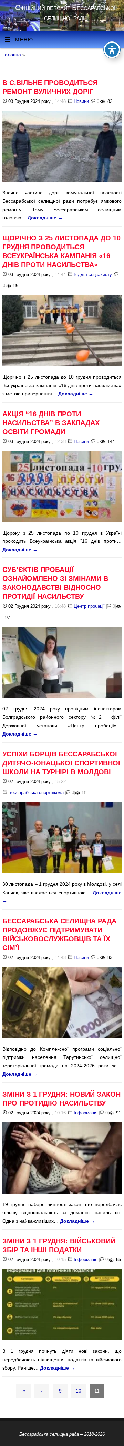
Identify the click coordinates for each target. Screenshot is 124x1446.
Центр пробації (89, 606)
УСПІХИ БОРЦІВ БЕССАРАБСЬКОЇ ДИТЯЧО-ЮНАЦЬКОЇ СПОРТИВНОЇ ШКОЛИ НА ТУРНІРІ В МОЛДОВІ (61, 763)
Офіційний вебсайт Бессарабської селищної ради (65, 12)
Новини (81, 101)
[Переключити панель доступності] (112, 49)
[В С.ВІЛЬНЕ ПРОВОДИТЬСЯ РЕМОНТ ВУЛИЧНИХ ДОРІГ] (62, 147)
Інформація (85, 1112)
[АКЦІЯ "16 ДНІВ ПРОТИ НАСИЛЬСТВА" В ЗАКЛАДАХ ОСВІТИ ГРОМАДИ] (62, 488)
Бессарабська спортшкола (36, 792)
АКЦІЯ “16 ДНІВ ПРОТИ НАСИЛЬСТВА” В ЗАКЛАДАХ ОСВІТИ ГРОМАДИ (51, 422)
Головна (11, 54)
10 (78, 1391)
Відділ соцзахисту (93, 274)
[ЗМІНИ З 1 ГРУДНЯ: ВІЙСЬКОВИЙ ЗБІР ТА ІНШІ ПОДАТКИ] (62, 1306)
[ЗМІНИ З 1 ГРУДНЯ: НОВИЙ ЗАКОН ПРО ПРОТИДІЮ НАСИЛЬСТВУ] (62, 1159)
